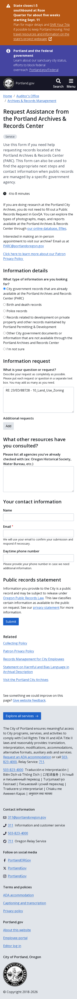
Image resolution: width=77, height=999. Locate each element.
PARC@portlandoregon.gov (23, 246)
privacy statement (46, 607)
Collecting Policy (15, 643)
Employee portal (15, 938)
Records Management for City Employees (33, 659)
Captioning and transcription (24, 903)
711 (41, 762)
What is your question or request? (29, 370)
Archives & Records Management (32, 101)
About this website (17, 930)
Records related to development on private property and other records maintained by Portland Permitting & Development (36, 322)
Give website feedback (29, 700)
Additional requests (18, 418)
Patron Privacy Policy (18, 651)
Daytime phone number (21, 551)
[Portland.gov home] (18, 83)
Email (7, 526)
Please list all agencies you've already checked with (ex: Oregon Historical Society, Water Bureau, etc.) (37, 459)
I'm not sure (15, 349)
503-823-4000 (13, 770)
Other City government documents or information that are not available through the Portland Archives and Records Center (37, 338)
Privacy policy (13, 911)
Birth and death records (24, 304)
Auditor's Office (27, 96)
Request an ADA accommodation (27, 757)
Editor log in (12, 946)
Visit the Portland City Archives (25, 680)
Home (7, 96)
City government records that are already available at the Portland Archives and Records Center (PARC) (37, 293)
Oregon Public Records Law (23, 598)
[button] (58, 83)
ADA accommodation (18, 895)
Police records (17, 311)
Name (7, 510)
